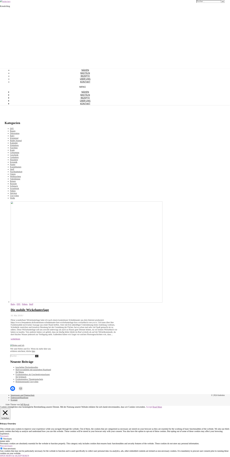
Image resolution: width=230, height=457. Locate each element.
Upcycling (14, 196)
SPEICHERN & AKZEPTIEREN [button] (14, 456)
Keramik (13, 162)
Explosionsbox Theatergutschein (29, 379)
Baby (12, 136)
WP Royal (24, 404)
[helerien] (5, 1)
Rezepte (85, 76)
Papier (12, 164)
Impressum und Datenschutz (22, 395)
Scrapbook (14, 188)
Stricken (13, 193)
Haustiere (14, 160)
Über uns (85, 78)
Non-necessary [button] (6, 446)
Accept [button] (149, 407)
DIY (12, 128)
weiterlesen (15, 339)
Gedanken (14, 157)
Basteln (85, 73)
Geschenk (14, 155)
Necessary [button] (4, 436)
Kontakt (85, 81)
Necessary (7, 439)
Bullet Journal (16, 140)
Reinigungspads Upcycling (27, 382)
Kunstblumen (15, 167)
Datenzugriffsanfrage (19, 397)
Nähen (85, 70)
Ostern (13, 174)
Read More (157, 407)
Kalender (14, 143)
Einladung (14, 145)
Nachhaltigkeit (16, 172)
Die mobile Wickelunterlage (30, 310)
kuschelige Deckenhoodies (27, 367)
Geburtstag (14, 152)
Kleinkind (14, 138)
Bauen (12, 131)
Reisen (13, 181)
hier (33, 351)
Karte (12, 150)
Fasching (14, 148)
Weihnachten (15, 176)
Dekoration (14, 133)
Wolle (12, 198)
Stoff (12, 169)
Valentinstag (15, 179)
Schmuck (14, 186)
